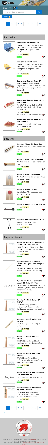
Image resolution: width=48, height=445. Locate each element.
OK (39, 12)
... (35, 24)
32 (40, 24)
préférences (33, 439)
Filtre (6, 17)
